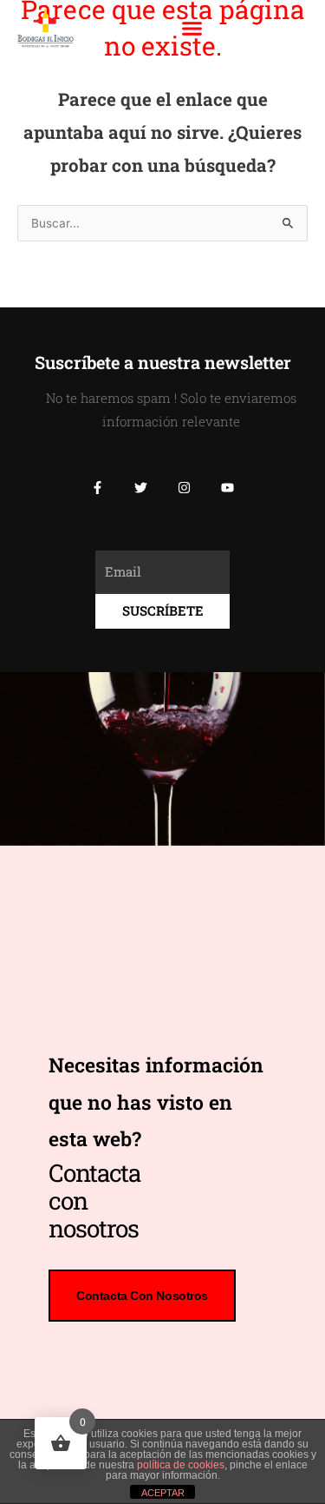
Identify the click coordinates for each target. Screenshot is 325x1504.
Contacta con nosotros (142, 1296)
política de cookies (180, 1465)
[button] (192, 28)
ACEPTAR (163, 1493)
